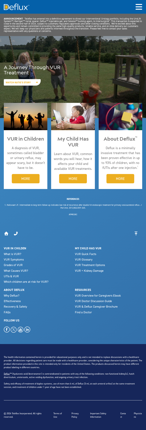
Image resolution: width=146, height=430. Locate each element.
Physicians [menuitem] (138, 415)
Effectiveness (12, 301)
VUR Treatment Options (90, 265)
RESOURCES (83, 290)
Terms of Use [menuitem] (57, 415)
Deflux (7, 373)
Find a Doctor (83, 312)
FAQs (7, 312)
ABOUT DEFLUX (14, 290)
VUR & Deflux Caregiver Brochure (96, 306)
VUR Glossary (83, 259)
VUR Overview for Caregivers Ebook (98, 295)
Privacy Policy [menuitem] (75, 415)
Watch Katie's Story (18, 82)
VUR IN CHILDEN (15, 248)
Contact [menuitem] (123, 415)
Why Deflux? (11, 295)
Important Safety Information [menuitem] (98, 415)
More (25, 179)
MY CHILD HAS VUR (88, 248)
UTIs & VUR (11, 276)
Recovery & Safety (15, 306)
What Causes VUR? (16, 270)
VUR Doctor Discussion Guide (93, 301)
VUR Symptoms (14, 259)
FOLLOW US (11, 320)
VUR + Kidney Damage (89, 270)
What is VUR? (12, 254)
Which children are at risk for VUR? (26, 282)
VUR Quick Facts (85, 254)
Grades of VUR (13, 265)
